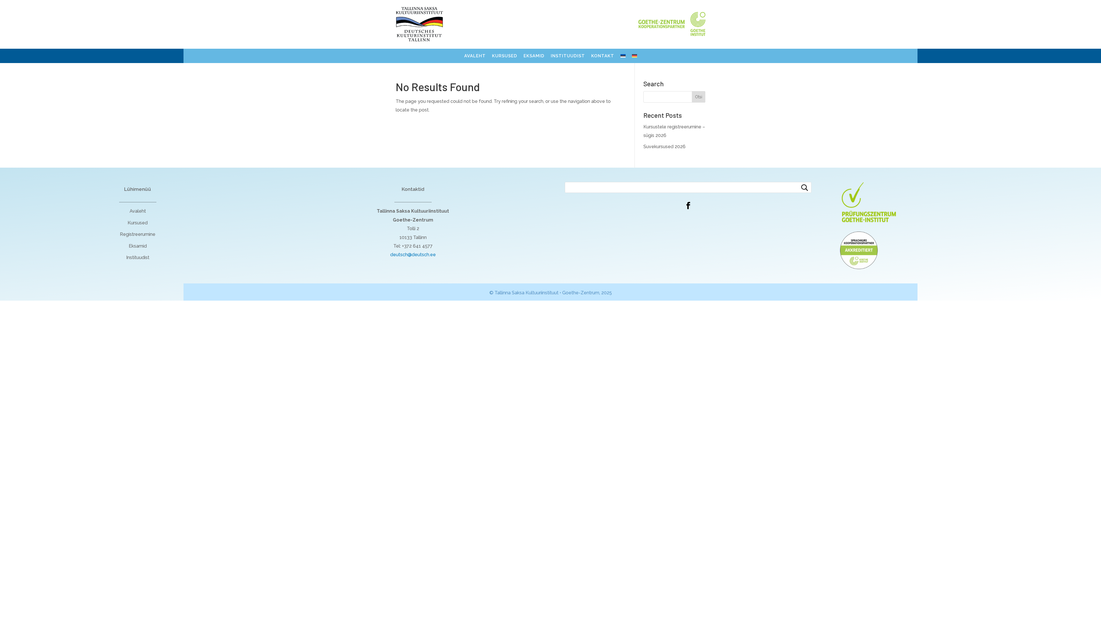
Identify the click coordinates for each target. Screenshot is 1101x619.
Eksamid (534, 56)
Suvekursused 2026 (664, 146)
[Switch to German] (634, 57)
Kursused (504, 56)
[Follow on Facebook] (688, 206)
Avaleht (475, 56)
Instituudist (568, 56)
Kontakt (602, 56)
